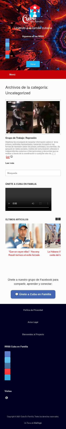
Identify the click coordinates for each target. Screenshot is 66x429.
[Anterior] (56, 219)
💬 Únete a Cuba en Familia (33, 294)
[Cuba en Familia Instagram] (7, 49)
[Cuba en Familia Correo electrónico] (7, 56)
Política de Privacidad (33, 310)
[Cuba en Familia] (33, 14)
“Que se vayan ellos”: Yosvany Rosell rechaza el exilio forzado (24, 253)
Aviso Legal (33, 322)
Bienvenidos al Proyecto (33, 334)
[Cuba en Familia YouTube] (7, 53)
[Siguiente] (59, 219)
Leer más (10, 163)
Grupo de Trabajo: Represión (21, 137)
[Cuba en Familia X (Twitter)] (7, 45)
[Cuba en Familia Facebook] (7, 41)
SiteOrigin (38, 423)
